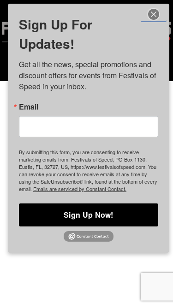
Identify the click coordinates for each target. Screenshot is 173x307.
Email (28, 106)
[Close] (154, 13)
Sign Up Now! (88, 214)
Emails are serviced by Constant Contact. (79, 188)
